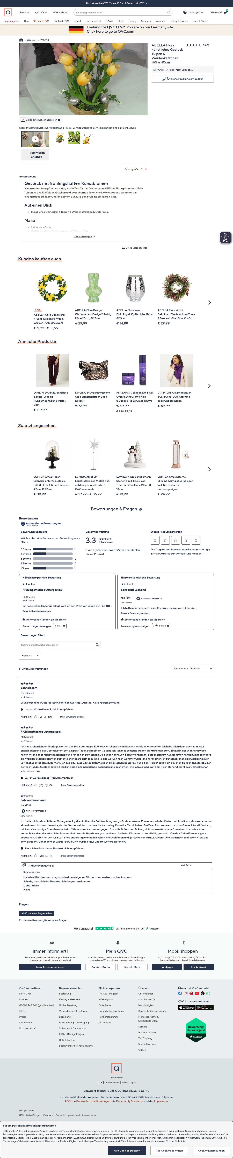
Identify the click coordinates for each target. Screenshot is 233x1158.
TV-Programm (106, 999)
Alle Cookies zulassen (127, 1150)
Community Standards (129, 1101)
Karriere (142, 1026)
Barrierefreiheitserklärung (152, 1010)
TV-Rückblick (60, 12)
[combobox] (120, 12)
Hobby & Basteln (179, 21)
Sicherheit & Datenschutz (72, 1028)
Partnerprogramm (108, 1016)
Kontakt (23, 999)
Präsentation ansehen (36, 154)
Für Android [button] (198, 967)
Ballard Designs (33, 1115)
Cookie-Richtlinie (175, 1141)
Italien (125, 1082)
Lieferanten (25, 1022)
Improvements (89, 1115)
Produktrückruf (27, 1028)
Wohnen (160, 21)
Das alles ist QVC (147, 999)
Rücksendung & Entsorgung (74, 1022)
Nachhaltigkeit (146, 1005)
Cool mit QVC (61, 21)
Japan (133, 1082)
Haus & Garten (200, 21)
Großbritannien (112, 1082)
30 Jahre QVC (41, 21)
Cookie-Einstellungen (211, 1150)
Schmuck (146, 21)
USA (100, 1082)
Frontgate (48, 1115)
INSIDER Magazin (108, 993)
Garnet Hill (60, 1115)
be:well (78, 21)
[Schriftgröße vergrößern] (142, 169)
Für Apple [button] (167, 967)
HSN (21, 1115)
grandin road (74, 1115)
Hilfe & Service (67, 1039)
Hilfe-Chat (25, 993)
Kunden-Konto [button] (100, 967)
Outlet (141, 1049)
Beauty (132, 21)
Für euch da (105, 1022)
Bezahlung (65, 1016)
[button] (190, 12)
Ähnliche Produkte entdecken (185, 78)
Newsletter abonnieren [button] (50, 967)
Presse (22, 1016)
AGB (68, 1101)
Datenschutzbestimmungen (93, 1101)
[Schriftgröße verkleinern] (146, 169)
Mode (121, 21)
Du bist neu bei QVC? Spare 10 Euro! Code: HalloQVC (115, 3)
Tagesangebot (11, 21)
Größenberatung (68, 1005)
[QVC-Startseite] (21, 40)
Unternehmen (146, 993)
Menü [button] (23, 12)
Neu (26, 21)
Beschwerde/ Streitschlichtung (76, 1045)
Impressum (161, 1101)
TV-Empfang (145, 1038)
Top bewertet (93, 21)
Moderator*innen (147, 1032)
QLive (22, 1010)
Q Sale (109, 21)
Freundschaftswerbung (111, 1010)
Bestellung (65, 993)
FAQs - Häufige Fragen (71, 1034)
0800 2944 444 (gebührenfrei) (36, 1005)
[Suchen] (169, 12)
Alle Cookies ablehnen (169, 1150)
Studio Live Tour (147, 1043)
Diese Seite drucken (137, 247)
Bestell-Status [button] (132, 967)
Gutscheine (105, 1005)
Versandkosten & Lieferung (73, 1010)
